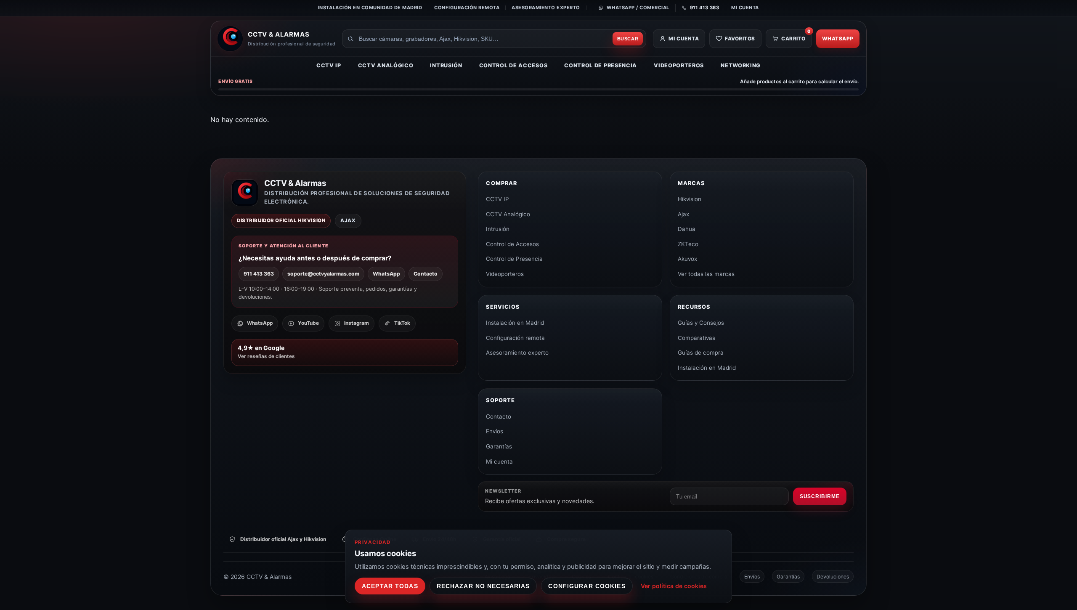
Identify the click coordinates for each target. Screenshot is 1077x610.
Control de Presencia (600, 65)
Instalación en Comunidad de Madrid (370, 8)
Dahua (686, 228)
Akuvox (687, 258)
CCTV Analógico (386, 65)
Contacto (426, 274)
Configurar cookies (586, 586)
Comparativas (696, 337)
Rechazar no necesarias (483, 586)
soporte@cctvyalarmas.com (323, 274)
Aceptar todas (390, 586)
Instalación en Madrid (515, 322)
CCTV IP (328, 65)
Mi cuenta (745, 8)
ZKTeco (688, 244)
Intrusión (446, 65)
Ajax (683, 214)
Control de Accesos (513, 65)
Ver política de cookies (674, 585)
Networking (741, 65)
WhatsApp (838, 39)
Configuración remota (466, 8)
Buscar (628, 38)
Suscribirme (820, 496)
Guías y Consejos (701, 322)
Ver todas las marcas (706, 274)
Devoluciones (833, 576)
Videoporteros (679, 65)
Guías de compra (701, 352)
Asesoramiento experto (546, 8)
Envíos (494, 431)
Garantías (499, 446)
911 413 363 (259, 274)
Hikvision (689, 199)
